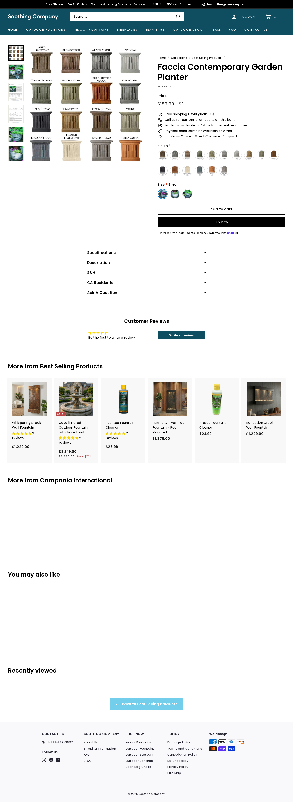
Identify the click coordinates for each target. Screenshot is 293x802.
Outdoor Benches (139, 761)
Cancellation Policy (182, 754)
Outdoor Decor (189, 30)
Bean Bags (155, 30)
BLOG (88, 761)
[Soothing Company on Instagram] (44, 760)
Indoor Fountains (91, 30)
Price (162, 95)
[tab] (146, 253)
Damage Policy (179, 742)
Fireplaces (127, 30)
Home (13, 30)
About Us (91, 742)
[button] (22, 433)
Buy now (221, 222)
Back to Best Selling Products (149, 703)
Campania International (76, 480)
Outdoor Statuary (139, 754)
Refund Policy (177, 761)
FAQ (232, 30)
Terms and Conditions (184, 748)
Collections (179, 58)
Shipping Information (100, 748)
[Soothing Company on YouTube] (58, 760)
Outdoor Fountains (46, 30)
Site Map (174, 773)
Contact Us (256, 30)
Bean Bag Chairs (138, 767)
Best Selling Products (207, 58)
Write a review (181, 335)
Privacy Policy (177, 767)
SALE (217, 30)
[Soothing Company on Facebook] (51, 760)
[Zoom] (85, 103)
